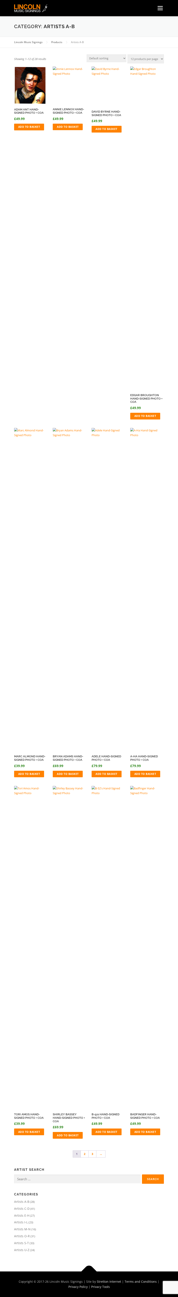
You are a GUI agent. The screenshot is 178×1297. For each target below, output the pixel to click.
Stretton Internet (109, 1281)
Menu (160, 8)
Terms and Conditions (141, 1281)
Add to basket (29, 127)
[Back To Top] (89, 1271)
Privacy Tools (100, 1287)
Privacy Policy (78, 1287)
